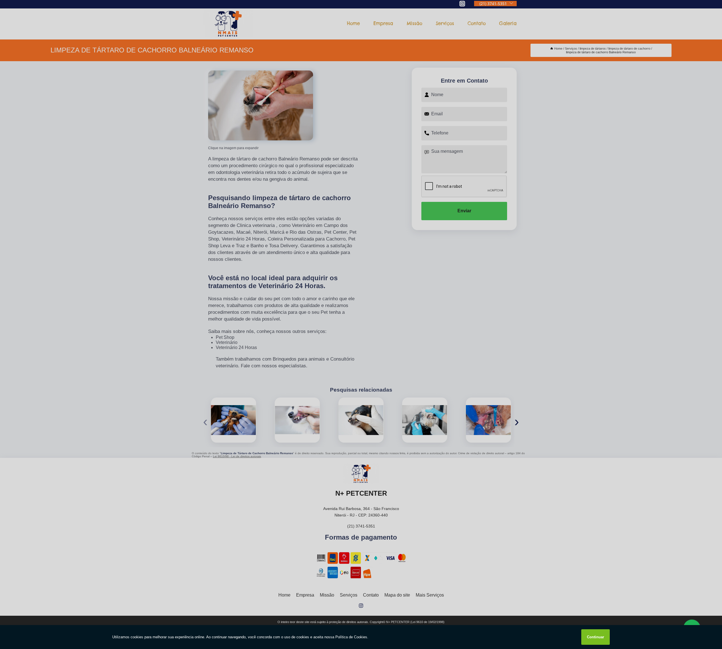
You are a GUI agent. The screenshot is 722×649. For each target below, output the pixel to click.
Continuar (595, 637)
